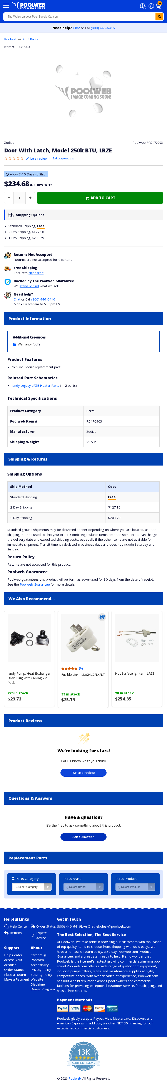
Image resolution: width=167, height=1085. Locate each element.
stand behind (29, 286)
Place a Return (15, 974)
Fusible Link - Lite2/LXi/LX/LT (83, 674)
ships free (35, 273)
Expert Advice (41, 935)
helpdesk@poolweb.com (113, 926)
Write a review (37, 158)
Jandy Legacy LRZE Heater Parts (35, 385)
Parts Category (27, 878)
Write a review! (83, 773)
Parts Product (126, 878)
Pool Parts (30, 39)
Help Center (19, 926)
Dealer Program (43, 989)
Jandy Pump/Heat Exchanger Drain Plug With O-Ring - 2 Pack (29, 678)
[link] (100, 198)
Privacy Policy (41, 969)
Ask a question (63, 158)
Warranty (25, 344)
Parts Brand (72, 878)
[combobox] (83, 16)
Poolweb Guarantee (35, 584)
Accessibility (40, 965)
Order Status (46, 926)
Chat (76, 28)
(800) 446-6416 (103, 28)
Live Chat (88, 926)
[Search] (159, 16)
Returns (16, 933)
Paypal (98, 1018)
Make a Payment (16, 979)
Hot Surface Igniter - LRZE (135, 673)
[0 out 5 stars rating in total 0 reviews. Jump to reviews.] (15, 158)
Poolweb (10, 39)
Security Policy (41, 974)
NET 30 (122, 1023)
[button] (143, 6)
